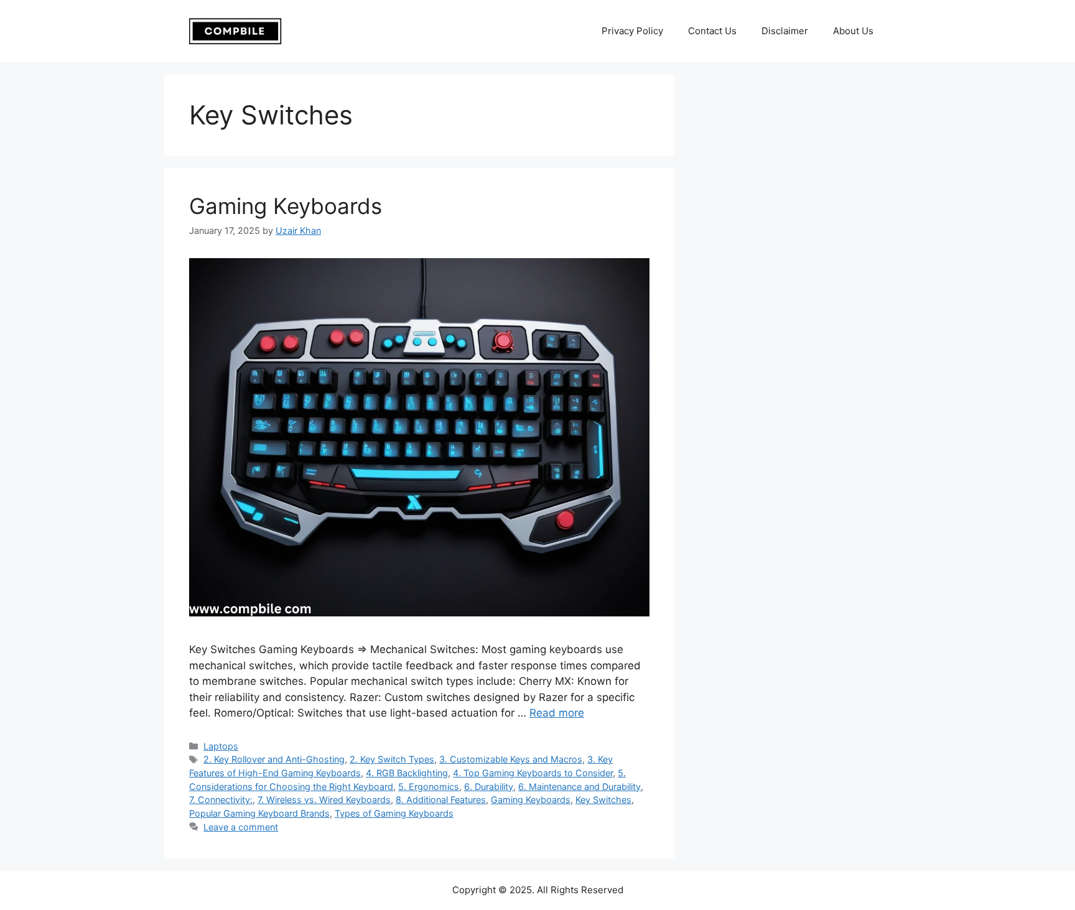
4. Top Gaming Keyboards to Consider (533, 773)
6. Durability (488, 786)
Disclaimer (784, 31)
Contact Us (712, 31)
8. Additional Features (441, 799)
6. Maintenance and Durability (579, 786)
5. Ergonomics (428, 786)
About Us (853, 31)
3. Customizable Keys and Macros (510, 759)
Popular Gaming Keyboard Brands (259, 813)
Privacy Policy (632, 31)
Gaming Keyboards (285, 206)
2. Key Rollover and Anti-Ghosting (274, 759)
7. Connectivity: (221, 799)
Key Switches (603, 799)
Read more (556, 713)
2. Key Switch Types (392, 759)
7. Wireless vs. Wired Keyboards (324, 799)
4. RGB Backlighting (407, 773)
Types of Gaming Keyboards (394, 813)
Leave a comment (240, 827)
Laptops (220, 746)
